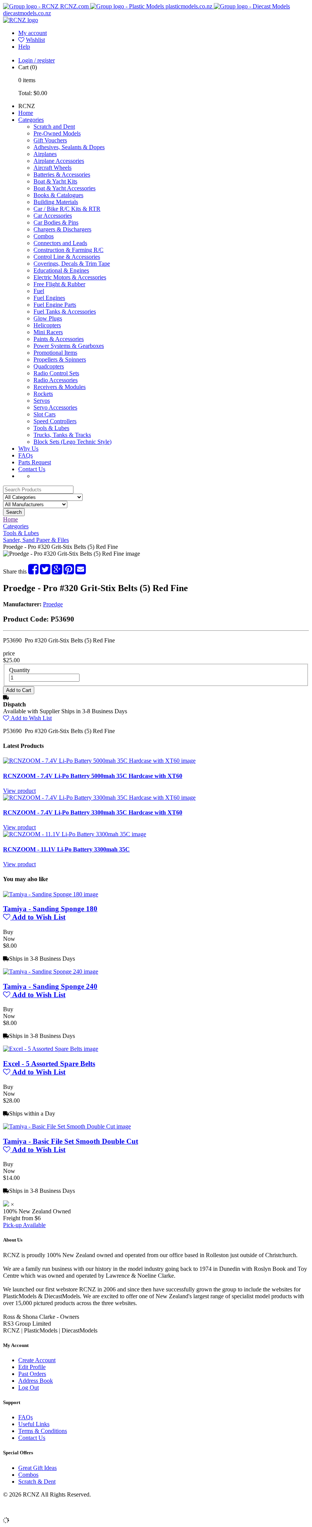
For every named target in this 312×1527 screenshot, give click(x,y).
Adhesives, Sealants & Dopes (69, 147)
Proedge (53, 604)
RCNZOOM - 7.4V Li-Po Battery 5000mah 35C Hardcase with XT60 (92, 776)
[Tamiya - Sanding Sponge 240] (50, 971)
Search (14, 512)
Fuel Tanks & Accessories (64, 311)
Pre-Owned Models (57, 133)
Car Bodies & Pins (55, 222)
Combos (43, 236)
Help (24, 46)
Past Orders (32, 1374)
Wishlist (35, 40)
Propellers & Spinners (59, 359)
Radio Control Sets (56, 373)
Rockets (43, 394)
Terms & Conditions (42, 1431)
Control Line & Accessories (66, 256)
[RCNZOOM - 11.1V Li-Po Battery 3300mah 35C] (74, 834)
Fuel (38, 291)
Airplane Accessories (58, 161)
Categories (31, 119)
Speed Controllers (54, 421)
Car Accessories (52, 215)
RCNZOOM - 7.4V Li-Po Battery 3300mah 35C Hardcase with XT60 (92, 812)
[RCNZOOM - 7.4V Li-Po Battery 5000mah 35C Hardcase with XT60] (99, 760)
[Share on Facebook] (33, 571)
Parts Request (34, 462)
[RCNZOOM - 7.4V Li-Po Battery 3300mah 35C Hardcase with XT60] (99, 797)
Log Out (28, 1387)
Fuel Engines (49, 298)
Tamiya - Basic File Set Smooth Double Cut (70, 1141)
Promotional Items (55, 352)
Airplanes (45, 154)
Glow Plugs (47, 318)
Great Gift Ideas (37, 1468)
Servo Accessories (55, 407)
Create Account (37, 1360)
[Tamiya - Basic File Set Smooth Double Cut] (67, 1126)
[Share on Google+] (57, 571)
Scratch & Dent (37, 1481)
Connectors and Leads (60, 243)
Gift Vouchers (50, 140)
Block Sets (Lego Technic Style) (72, 441)
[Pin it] (69, 571)
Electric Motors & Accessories (69, 277)
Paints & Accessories (58, 339)
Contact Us (31, 469)
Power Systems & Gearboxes (68, 346)
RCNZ (26, 106)
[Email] (80, 571)
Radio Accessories (55, 380)
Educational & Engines (61, 270)
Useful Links (33, 1424)
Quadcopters (48, 366)
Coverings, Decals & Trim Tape (71, 263)
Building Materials (55, 202)
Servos (41, 400)
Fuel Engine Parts (54, 304)
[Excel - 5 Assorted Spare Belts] (50, 1049)
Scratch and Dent (54, 126)
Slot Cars (44, 414)
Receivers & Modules (59, 387)
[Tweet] (45, 571)
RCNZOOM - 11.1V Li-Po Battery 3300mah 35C (66, 849)
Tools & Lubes (51, 428)
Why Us (28, 448)
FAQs (25, 455)
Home (25, 113)
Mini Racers (48, 332)
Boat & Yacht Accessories (64, 188)
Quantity (19, 670)
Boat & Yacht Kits (55, 181)
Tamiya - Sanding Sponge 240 (50, 986)
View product (19, 790)
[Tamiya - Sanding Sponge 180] (50, 894)
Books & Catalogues (58, 195)
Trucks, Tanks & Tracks (62, 435)
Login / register (36, 60)
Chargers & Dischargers (62, 229)
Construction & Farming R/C (68, 250)
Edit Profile (32, 1367)
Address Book (35, 1380)
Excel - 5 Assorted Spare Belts (49, 1064)
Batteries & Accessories (61, 174)
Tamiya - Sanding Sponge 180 (50, 909)
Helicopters (47, 325)
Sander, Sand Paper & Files (36, 540)
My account (32, 33)
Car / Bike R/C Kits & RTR (66, 209)
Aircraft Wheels (52, 167)
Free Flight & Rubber (59, 284)
